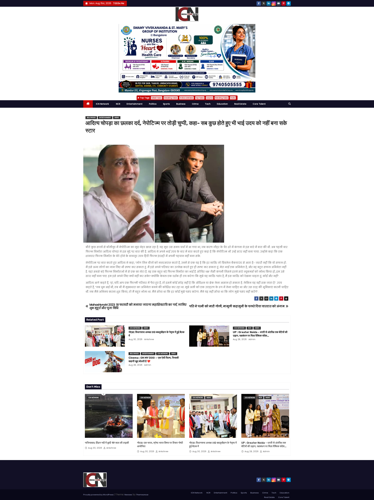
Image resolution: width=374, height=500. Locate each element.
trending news (221, 98)
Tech (208, 103)
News (117, 117)
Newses (128, 494)
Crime (195, 103)
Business (181, 103)
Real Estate (240, 103)
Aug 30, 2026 (135, 339)
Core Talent (259, 103)
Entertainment (135, 103)
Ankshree (148, 339)
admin (251, 339)
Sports (166, 103)
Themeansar (142, 494)
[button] (289, 104)
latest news (156, 98)
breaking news (170, 98)
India (233, 98)
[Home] (88, 104)
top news (200, 98)
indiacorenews (186, 98)
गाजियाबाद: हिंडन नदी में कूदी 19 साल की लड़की (107, 442)
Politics (153, 103)
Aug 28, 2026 (240, 339)
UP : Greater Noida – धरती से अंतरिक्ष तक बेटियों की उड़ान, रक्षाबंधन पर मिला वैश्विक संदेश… (260, 334)
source (209, 98)
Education (222, 103)
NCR (117, 103)
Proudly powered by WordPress (98, 494)
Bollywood (91, 117)
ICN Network (102, 103)
